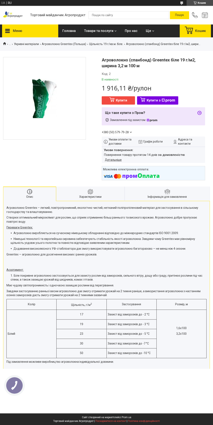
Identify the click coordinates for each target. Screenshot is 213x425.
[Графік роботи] (205, 15)
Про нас (131, 31)
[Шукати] (179, 15)
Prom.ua (126, 417)
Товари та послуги (98, 31)
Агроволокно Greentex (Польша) (64, 44)
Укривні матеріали (26, 44)
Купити (121, 100)
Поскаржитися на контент (110, 421)
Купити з (154, 100)
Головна (69, 31)
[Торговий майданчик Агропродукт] (14, 15)
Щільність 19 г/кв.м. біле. (106, 44)
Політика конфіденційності (144, 421)
